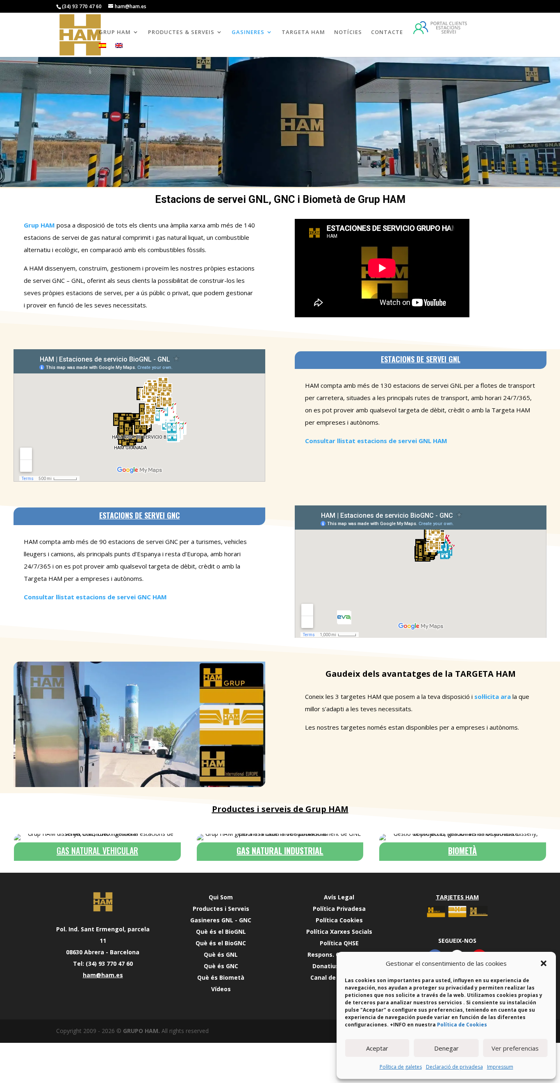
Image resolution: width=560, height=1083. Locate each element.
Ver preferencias (515, 1048)
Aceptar (377, 1048)
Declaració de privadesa (454, 1066)
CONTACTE (387, 32)
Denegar (446, 1048)
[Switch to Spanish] (102, 50)
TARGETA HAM (303, 32)
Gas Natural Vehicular (97, 850)
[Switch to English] (119, 50)
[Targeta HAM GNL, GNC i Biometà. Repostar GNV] (457, 917)
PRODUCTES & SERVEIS (181, 32)
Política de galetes (401, 1066)
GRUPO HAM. (141, 1031)
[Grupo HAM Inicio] (103, 902)
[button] (544, 963)
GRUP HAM (115, 32)
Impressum (500, 1066)
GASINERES (248, 32)
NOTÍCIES (348, 32)
